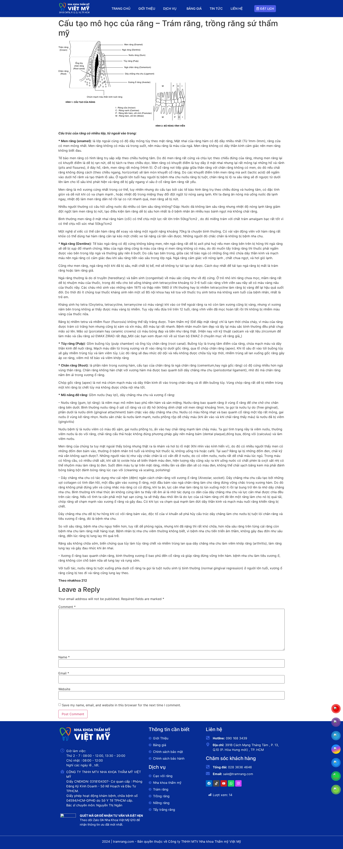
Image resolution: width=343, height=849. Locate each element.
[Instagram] (238, 783)
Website (64, 689)
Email (63, 673)
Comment (67, 606)
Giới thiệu (146, 9)
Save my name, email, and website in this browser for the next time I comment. (121, 705)
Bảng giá (194, 9)
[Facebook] (209, 783)
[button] (170, 8)
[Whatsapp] (231, 783)
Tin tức (216, 9)
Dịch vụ (169, 9)
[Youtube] (224, 783)
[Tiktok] (216, 783)
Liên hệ (237, 9)
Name (64, 657)
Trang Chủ (121, 9)
